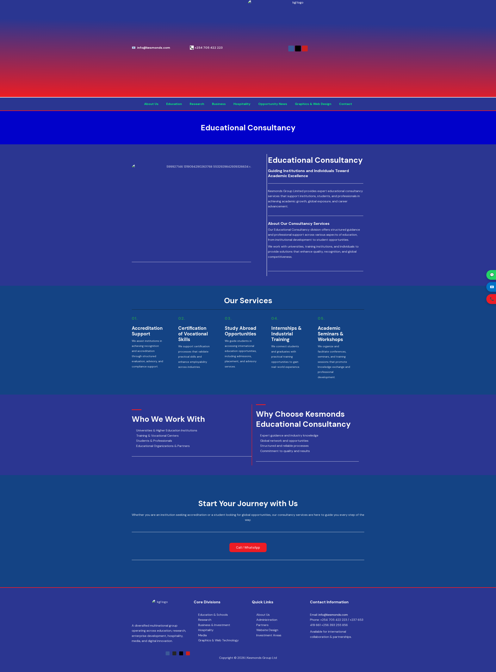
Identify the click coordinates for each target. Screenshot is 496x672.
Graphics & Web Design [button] (313, 104)
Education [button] (174, 104)
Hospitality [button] (242, 104)
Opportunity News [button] (272, 104)
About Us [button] (151, 104)
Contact (345, 104)
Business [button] (219, 104)
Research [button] (197, 104)
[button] (152, 104)
